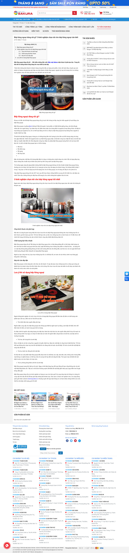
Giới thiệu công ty (17, 428)
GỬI (60, 453)
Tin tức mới (17, 27)
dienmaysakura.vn (33, 379)
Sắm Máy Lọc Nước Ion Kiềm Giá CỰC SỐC (47, 19)
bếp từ (30, 126)
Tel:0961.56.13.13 (17, 467)
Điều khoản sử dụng (44, 445)
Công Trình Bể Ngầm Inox (55, 27)
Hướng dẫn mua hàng (45, 431)
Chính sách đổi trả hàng (45, 439)
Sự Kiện (46, 31)
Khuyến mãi (113, 7)
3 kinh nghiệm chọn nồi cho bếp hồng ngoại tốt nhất (31, 49)
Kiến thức (36, 31)
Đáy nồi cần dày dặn (27, 55)
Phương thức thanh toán (46, 428)
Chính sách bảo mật (44, 442)
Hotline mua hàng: (74, 428)
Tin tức (94, 7)
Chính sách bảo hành (45, 434)
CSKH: (71, 431)
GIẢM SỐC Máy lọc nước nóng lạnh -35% (76, 19)
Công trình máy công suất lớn (81, 27)
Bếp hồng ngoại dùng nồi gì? (25, 47)
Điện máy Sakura (53, 62)
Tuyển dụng (103, 7)
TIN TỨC (94, 19)
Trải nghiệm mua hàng (61, 31)
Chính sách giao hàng (45, 436)
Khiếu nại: (72, 434)
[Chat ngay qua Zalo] (127, 279)
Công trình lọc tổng (33, 27)
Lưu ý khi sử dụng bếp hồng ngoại (26, 57)
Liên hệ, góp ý (16, 436)
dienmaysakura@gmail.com (51, 549)
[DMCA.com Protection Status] (25, 451)
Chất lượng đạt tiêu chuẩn (29, 53)
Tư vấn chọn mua (104, 27)
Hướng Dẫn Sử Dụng (21, 31)
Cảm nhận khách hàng (19, 434)
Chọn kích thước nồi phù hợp (29, 51)
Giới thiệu (85, 7)
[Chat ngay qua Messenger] (127, 274)
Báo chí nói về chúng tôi (109, 19)
